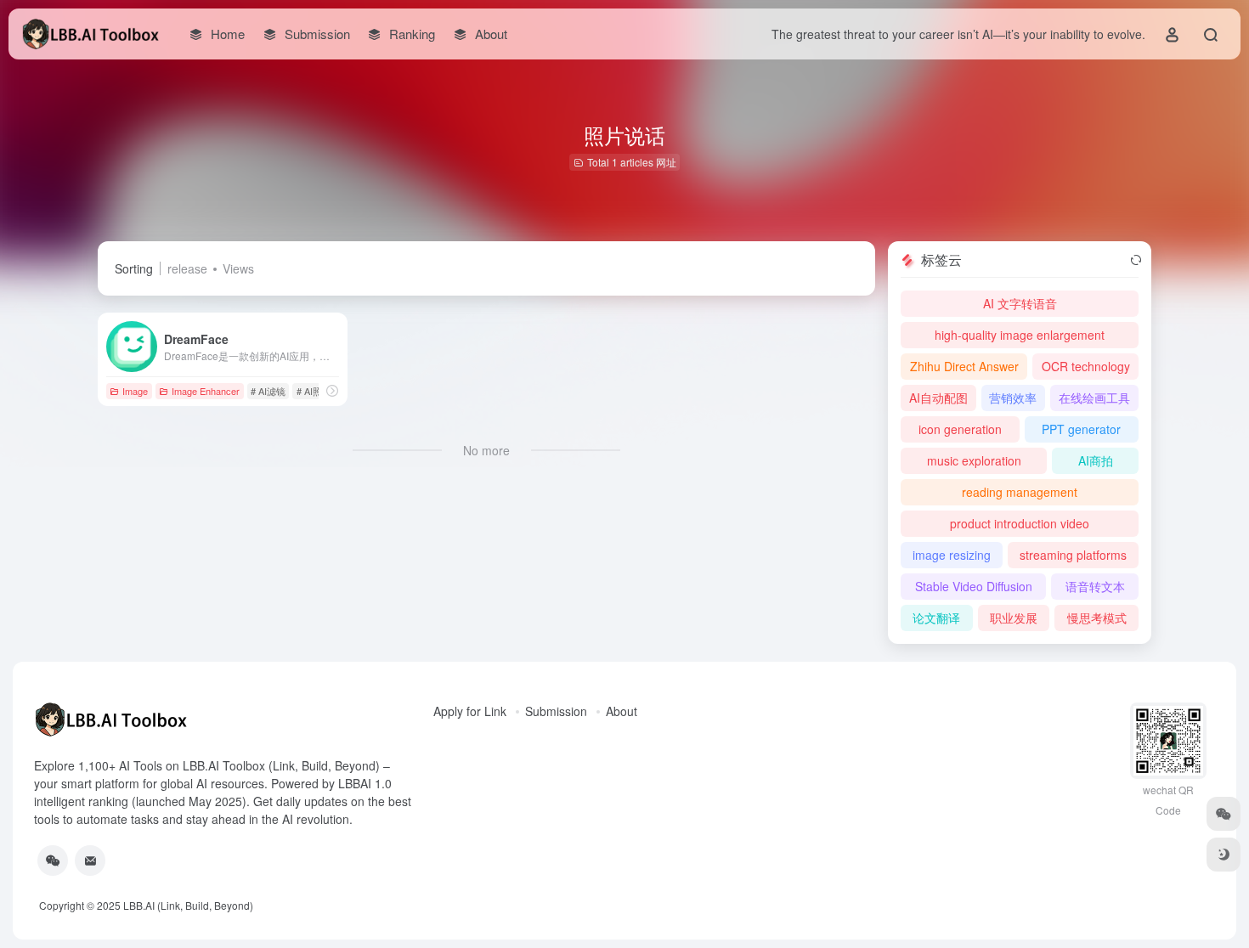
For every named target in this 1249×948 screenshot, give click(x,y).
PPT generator (1081, 428)
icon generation (960, 428)
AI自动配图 (938, 397)
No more (486, 450)
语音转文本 (1095, 586)
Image (135, 391)
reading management (1019, 491)
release (187, 268)
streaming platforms (1073, 554)
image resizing (952, 554)
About (621, 711)
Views (238, 268)
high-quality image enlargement (1020, 334)
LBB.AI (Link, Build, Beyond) (188, 905)
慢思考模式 (1097, 617)
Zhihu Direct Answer (964, 366)
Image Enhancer (206, 391)
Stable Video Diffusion (973, 586)
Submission (556, 711)
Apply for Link (469, 711)
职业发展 (1013, 617)
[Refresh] (1136, 260)
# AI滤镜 (268, 391)
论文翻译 (936, 617)
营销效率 (1013, 397)
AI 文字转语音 (1020, 303)
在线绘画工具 (1094, 397)
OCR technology (1086, 366)
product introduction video (1019, 523)
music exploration (974, 460)
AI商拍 (1095, 460)
